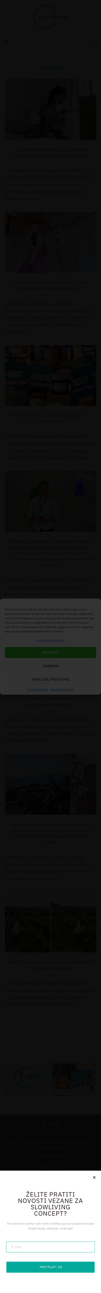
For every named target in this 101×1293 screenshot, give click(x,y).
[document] (50, 646)
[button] (94, 1177)
